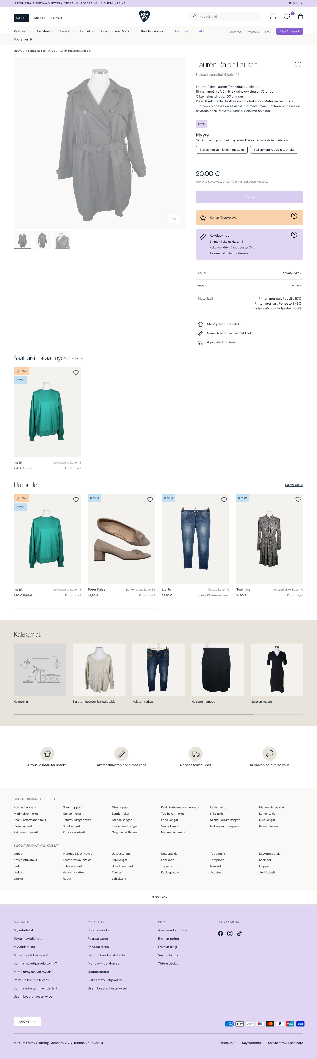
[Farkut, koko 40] (195, 539)
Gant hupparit (73, 807)
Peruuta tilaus (98, 947)
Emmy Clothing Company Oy (47, 1043)
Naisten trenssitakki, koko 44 (75, 50)
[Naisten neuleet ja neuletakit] (99, 669)
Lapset (57, 18)
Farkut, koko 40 (218, 589)
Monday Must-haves (77, 854)
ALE (202, 31)
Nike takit (216, 814)
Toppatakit (217, 854)
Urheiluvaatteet (122, 866)
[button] (300, 16)
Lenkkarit (167, 860)
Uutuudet (182, 31)
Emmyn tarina (168, 939)
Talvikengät (119, 860)
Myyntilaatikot (24, 947)
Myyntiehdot (23, 930)
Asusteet (43, 31)
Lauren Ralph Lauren (226, 64)
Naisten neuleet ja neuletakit (94, 701)
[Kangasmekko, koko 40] (269, 539)
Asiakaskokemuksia (172, 930)
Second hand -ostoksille (106, 955)
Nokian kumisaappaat (225, 826)
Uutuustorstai (121, 854)
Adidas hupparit (25, 807)
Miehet (40, 18)
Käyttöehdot (251, 1043)
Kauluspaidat (170, 872)
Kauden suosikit (153, 31)
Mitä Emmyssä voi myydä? (33, 972)
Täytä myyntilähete (28, 939)
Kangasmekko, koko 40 (288, 589)
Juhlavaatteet (72, 866)
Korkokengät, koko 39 (140, 589)
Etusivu (18, 50)
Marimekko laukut (173, 832)
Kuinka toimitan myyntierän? (35, 988)
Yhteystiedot (168, 963)
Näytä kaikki (294, 485)
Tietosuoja (227, 1043)
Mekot (18, 872)
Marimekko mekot (26, 814)
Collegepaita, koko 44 (67, 462)
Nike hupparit (121, 807)
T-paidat (167, 866)
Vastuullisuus (168, 955)
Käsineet (265, 860)
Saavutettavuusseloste (285, 1043)
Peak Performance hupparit (180, 807)
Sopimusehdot (99, 930)
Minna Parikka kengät (225, 820)
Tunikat (117, 872)
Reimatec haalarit (26, 832)
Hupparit (265, 866)
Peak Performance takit (30, 820)
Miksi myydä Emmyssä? (31, 955)
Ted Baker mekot (172, 814)
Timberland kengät (125, 826)
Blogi (268, 31)
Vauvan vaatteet (74, 872)
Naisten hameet (203, 701)
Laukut (85, 31)
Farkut (18, 866)
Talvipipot (217, 860)
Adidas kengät (122, 820)
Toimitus (237, 181)
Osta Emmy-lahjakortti (105, 980)
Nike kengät (267, 820)
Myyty (250, 196)
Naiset (21, 18)
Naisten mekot (261, 701)
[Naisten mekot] (277, 669)
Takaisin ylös (158, 897)
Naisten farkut (142, 701)
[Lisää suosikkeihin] (298, 64)
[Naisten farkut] (158, 669)
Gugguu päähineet (125, 832)
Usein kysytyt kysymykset (33, 996)
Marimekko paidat (271, 807)
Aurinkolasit (267, 872)
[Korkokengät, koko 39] (121, 539)
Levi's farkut (218, 807)
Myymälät (253, 31)
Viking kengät (170, 826)
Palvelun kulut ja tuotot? (32, 980)
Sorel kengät (71, 826)
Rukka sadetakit (74, 832)
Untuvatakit (169, 854)
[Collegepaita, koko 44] (47, 412)
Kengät (65, 31)
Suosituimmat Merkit (116, 31)
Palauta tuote (98, 939)
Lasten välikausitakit (77, 860)
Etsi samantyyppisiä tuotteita (274, 150)
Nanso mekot (72, 814)
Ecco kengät (169, 820)
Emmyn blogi (167, 947)
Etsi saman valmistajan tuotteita (222, 150)
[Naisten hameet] (217, 669)
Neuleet (215, 866)
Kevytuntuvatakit (25, 860)
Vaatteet (20, 31)
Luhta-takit (267, 814)
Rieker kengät (23, 826)
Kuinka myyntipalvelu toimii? (35, 963)
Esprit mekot (120, 814)
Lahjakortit (119, 879)
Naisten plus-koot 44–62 (40, 50)
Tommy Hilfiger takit (77, 820)
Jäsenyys (236, 31)
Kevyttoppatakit (270, 854)
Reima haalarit (269, 826)
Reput (67, 879)
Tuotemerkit (23, 39)
